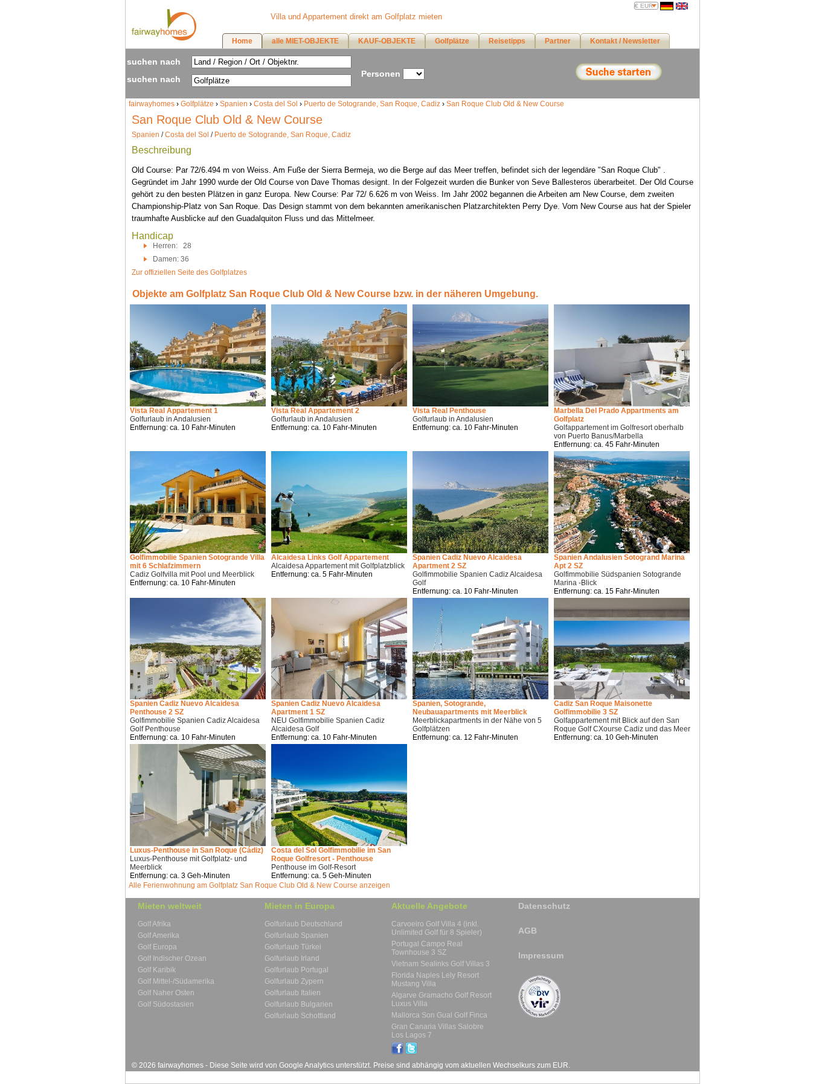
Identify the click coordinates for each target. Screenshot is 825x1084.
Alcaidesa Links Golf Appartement (330, 557)
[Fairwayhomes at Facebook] (397, 1052)
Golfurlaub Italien (293, 993)
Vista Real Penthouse (449, 410)
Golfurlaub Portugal (297, 970)
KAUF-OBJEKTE (387, 41)
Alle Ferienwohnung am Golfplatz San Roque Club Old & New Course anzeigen (259, 885)
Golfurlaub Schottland (300, 1016)
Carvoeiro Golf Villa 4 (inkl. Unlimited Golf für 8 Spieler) (436, 928)
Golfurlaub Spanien (297, 935)
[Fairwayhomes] (162, 38)
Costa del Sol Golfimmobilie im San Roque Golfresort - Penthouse (331, 854)
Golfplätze (197, 104)
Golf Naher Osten (166, 993)
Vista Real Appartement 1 (174, 410)
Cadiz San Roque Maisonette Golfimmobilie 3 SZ (603, 707)
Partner (558, 41)
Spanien (234, 104)
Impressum (540, 955)
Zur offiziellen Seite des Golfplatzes (189, 272)
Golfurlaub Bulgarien (299, 1004)
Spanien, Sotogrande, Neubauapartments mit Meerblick (469, 707)
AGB (527, 930)
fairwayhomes (152, 104)
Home (242, 41)
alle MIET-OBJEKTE (305, 41)
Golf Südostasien (166, 1004)
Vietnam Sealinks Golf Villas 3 (440, 964)
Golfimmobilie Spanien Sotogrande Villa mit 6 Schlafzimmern (197, 561)
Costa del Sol (276, 104)
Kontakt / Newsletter (625, 41)
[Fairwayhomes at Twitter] (411, 1052)
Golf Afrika (154, 924)
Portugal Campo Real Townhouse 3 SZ (427, 948)
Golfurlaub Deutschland (303, 924)
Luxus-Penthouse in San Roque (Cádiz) (196, 850)
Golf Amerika (158, 935)
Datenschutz (544, 906)
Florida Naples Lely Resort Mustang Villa (435, 979)
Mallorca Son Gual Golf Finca (439, 1015)
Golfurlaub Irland (292, 958)
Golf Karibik (157, 970)
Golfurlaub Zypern (294, 981)
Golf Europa (157, 947)
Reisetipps (507, 41)
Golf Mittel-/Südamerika (176, 981)
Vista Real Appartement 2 (315, 410)
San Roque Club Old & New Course (505, 104)
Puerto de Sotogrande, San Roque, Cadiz (372, 104)
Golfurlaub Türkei (293, 947)
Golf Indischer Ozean (172, 958)
